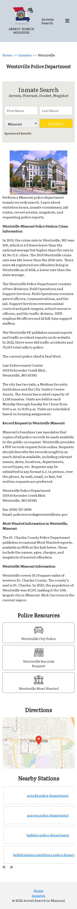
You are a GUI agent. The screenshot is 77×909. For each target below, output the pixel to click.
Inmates (25, 54)
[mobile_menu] (67, 21)
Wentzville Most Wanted (39, 688)
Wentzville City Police (38, 638)
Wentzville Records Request (38, 663)
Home (7, 54)
